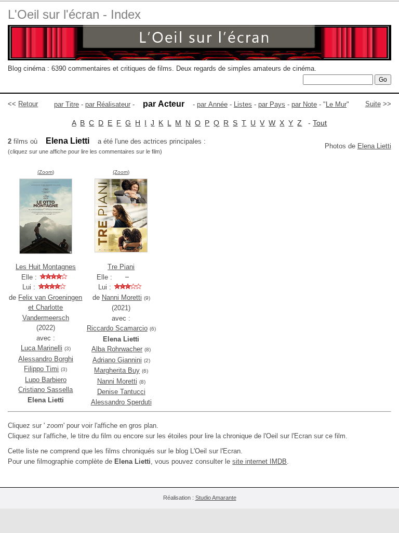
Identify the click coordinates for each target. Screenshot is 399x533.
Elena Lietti (374, 146)
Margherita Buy (117, 370)
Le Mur (336, 104)
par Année (212, 104)
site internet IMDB (259, 461)
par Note (304, 104)
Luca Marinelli (41, 348)
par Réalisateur (107, 104)
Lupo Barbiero (45, 380)
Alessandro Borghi (45, 359)
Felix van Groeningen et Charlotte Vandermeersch (50, 308)
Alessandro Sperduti (121, 402)
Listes (243, 104)
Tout (320, 123)
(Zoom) (45, 172)
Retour (28, 104)
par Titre (66, 104)
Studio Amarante (215, 497)
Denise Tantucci (121, 392)
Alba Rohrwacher (116, 349)
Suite (373, 104)
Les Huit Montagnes (46, 267)
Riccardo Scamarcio (117, 328)
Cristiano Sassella (45, 390)
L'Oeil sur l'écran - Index (74, 14)
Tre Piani (121, 267)
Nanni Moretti (122, 297)
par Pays (271, 104)
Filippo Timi (41, 369)
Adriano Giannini (117, 360)
